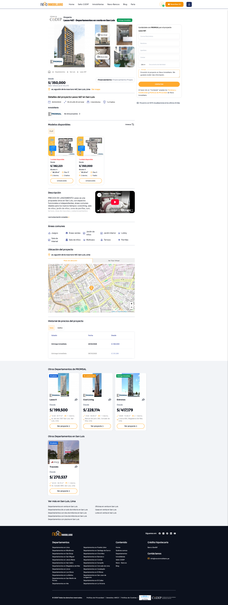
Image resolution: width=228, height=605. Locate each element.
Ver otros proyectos (71, 114)
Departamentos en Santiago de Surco (97, 550)
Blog (125, 4)
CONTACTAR (159, 84)
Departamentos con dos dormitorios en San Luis (67, 513)
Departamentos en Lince (61, 569)
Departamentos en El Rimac (93, 572)
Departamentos (60, 72)
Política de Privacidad (95, 598)
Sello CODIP (83, 4)
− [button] (131, 307)
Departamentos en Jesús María (63, 560)
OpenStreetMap (122, 311)
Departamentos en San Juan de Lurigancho (94, 576)
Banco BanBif (153, 547)
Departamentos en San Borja (62, 553)
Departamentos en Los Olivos (63, 572)
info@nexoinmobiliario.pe (160, 558)
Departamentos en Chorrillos (93, 553)
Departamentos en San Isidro (62, 563)
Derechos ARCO (112, 598)
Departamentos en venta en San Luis (62, 506)
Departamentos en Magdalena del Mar (66, 566)
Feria (133, 4)
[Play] (98, 211)
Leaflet (113, 311)
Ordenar (128, 124)
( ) (175, 4)
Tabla (51, 328)
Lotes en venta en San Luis (105, 513)
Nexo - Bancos (121, 563)
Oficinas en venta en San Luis (106, 506)
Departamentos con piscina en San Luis (63, 519)
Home (71, 4)
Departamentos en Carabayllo (94, 569)
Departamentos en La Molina (62, 575)
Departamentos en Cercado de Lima (96, 566)
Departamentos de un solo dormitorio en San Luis (68, 509)
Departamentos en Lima (61, 547)
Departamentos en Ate (60, 583)
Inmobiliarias (98, 4)
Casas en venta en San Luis (105, 509)
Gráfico (60, 328)
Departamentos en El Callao (93, 580)
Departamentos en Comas (93, 560)
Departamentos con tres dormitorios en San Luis (67, 516)
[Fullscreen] (132, 211)
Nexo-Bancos (113, 4)
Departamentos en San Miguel (63, 557)
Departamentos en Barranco (93, 557)
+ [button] (131, 303)
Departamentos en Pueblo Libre (95, 547)
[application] (115, 202)
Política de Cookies (129, 598)
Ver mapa (95, 89)
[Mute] (128, 211)
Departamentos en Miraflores (63, 550)
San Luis (72, 72)
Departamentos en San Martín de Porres (64, 579)
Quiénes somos (121, 550)
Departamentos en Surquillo (93, 563)
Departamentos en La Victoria (94, 583)
